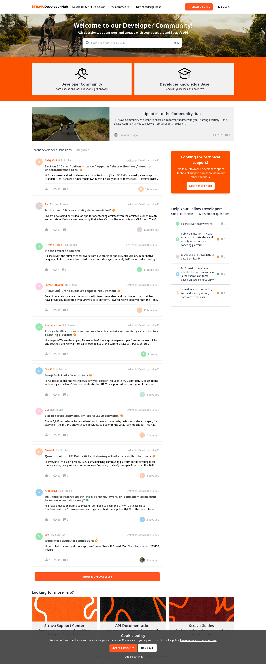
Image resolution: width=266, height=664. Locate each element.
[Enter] (86, 43)
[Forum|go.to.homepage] (50, 6)
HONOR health (54, 285)
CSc (47, 409)
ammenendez (53, 325)
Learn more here (200, 185)
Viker (47, 534)
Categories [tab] (82, 150)
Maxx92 (49, 450)
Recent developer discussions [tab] (52, 150)
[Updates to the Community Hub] (133, 124)
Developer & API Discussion (88, 6)
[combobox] (132, 43)
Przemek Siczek (54, 245)
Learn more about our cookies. (198, 640)
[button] (133, 656)
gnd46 (48, 369)
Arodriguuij (51, 491)
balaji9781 (51, 160)
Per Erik (49, 204)
